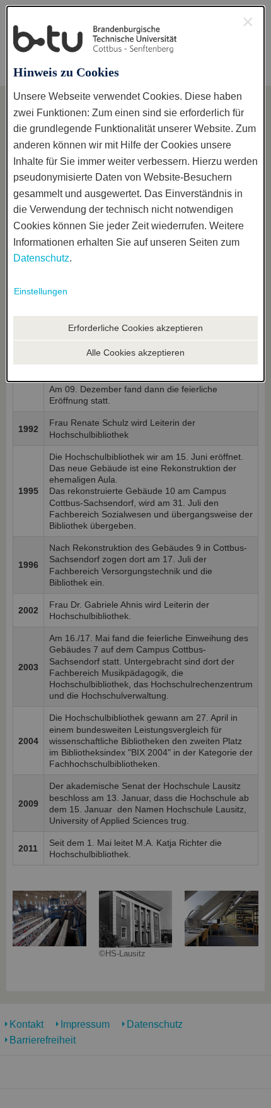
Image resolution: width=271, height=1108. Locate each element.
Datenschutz (41, 258)
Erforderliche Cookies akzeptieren (135, 328)
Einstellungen (40, 291)
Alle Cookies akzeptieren (135, 352)
